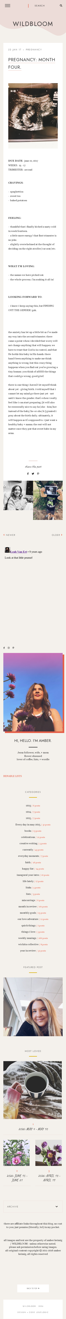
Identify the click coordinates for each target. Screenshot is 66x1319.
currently (33, 849)
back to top (32, 1288)
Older (56, 535)
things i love (33, 931)
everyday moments (33, 856)
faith (33, 862)
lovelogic (42, 1312)
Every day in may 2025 (33, 824)
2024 (33, 812)
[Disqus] (33, 589)
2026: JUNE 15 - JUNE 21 (17, 1178)
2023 (33, 805)
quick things (33, 925)
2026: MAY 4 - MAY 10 (33, 1129)
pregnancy (34, 49)
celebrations (33, 837)
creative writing (33, 843)
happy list (33, 868)
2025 (33, 818)
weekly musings (33, 938)
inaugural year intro (33, 875)
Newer (10, 535)
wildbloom (33, 24)
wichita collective (33, 944)
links (33, 887)
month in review (33, 906)
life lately (33, 881)
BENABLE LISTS (12, 776)
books (33, 831)
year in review (33, 950)
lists (33, 894)
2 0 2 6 (33, 1006)
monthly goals (33, 912)
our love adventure (33, 919)
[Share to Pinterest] (38, 473)
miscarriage (33, 900)
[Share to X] (33, 473)
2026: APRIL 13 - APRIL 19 (49, 1178)
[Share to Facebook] (28, 473)
